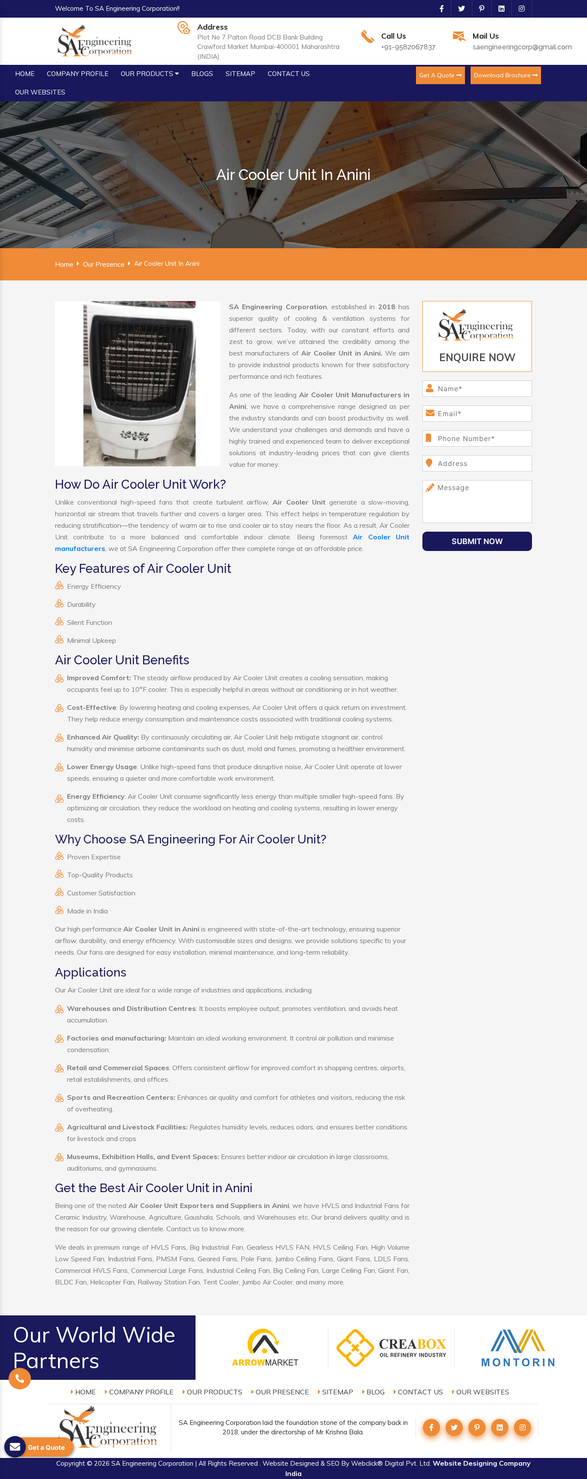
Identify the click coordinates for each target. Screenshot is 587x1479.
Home (64, 264)
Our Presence (104, 264)
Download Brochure (503, 75)
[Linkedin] (498, 8)
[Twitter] (458, 8)
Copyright (70, 1463)
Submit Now (477, 541)
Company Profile (140, 1392)
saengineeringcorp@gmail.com (522, 47)
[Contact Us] (20, 1380)
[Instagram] (518, 8)
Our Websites (482, 1392)
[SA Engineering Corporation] (96, 40)
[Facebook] (438, 8)
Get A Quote (437, 75)
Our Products (213, 1392)
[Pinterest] (478, 8)
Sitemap (337, 1392)
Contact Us (419, 1392)
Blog (375, 1392)
